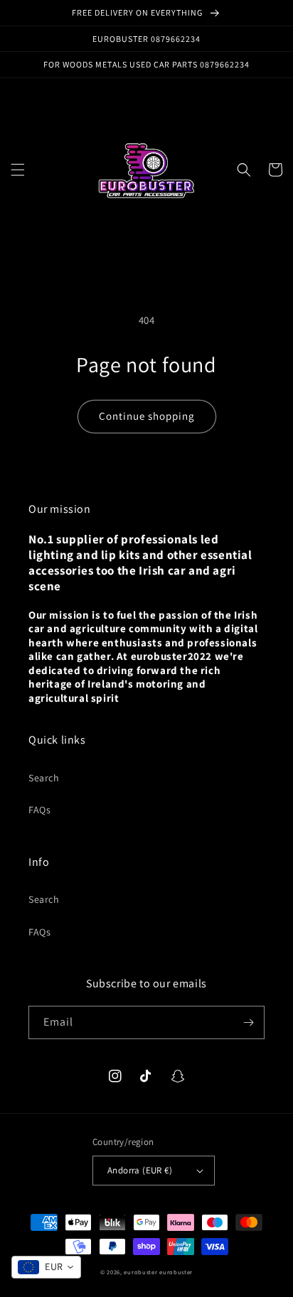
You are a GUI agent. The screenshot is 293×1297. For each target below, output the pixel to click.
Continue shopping (147, 416)
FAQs (39, 809)
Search (44, 777)
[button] (17, 169)
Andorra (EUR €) (139, 1170)
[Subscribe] (248, 1022)
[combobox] (46, 1267)
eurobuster (140, 1272)
